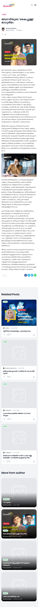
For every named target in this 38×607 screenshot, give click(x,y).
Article (4, 14)
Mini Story (6, 499)
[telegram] (32, 275)
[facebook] (25, 275)
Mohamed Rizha (11, 28)
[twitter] (28, 275)
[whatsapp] (35, 275)
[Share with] (5, 34)
